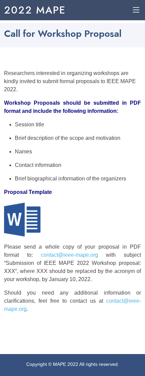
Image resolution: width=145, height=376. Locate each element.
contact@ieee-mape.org (69, 255)
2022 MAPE (35, 10)
